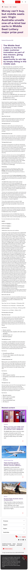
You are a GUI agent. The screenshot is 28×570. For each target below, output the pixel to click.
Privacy (14, 543)
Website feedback (8, 548)
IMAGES (8, 223)
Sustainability (12, 545)
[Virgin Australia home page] (3, 2)
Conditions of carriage (6, 543)
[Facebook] (18, 539)
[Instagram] (20, 539)
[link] (6, 7)
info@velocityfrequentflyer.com (10, 285)
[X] (25, 539)
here (16, 99)
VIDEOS (8, 225)
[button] (17, 2)
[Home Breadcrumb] (2, 7)
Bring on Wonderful (17, 175)
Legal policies (19, 545)
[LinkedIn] (23, 539)
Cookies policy (5, 545)
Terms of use (19, 543)
